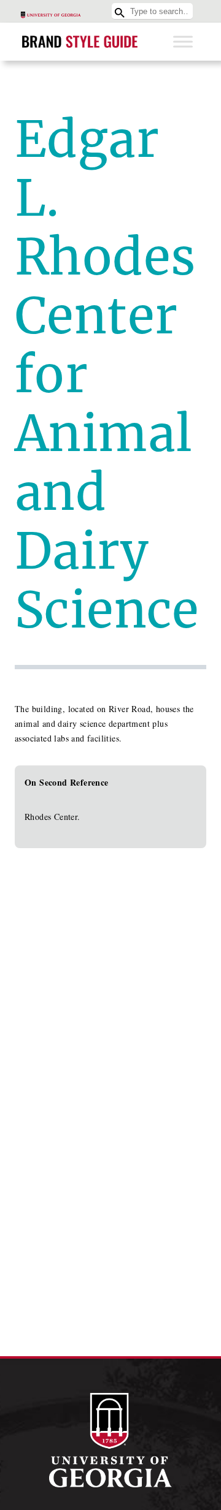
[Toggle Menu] (183, 41)
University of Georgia (110, 1440)
